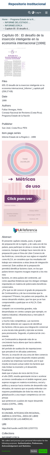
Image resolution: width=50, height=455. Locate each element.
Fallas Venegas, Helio (12, 110)
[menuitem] (33, 12)
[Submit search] (29, 12)
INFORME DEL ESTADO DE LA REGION (18, 22)
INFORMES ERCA (13, 25)
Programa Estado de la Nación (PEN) (23, 19)
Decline (34, 451)
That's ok (43, 451)
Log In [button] (38, 13)
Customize (6, 451)
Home (5, 19)
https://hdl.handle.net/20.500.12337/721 (20, 428)
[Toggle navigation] (46, 12)
